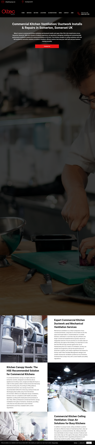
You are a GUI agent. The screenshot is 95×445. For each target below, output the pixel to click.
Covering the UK (29, 1)
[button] (29, 13)
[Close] (93, 443)
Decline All (82, 442)
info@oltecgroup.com (10, 2)
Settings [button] (75, 442)
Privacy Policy (55, 442)
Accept (88, 442)
